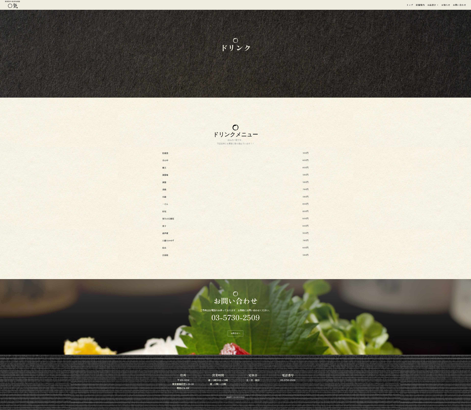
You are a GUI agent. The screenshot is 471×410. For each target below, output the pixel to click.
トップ (409, 5)
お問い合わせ (459, 5)
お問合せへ (235, 333)
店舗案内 (420, 5)
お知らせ (445, 5)
